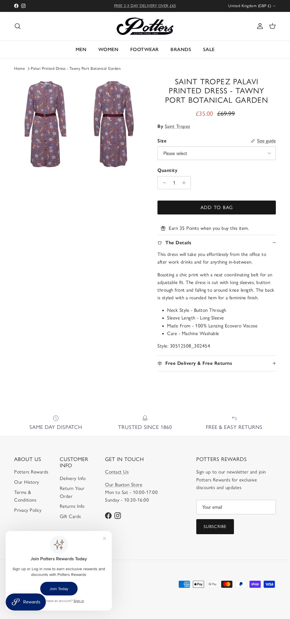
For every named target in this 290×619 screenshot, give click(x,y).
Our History (26, 482)
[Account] (258, 26)
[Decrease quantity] (163, 182)
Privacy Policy (27, 510)
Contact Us (117, 472)
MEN (81, 49)
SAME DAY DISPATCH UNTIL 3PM (145, 8)
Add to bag (217, 207)
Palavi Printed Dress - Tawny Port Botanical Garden (76, 68)
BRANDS (180, 49)
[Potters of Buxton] (145, 26)
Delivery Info (73, 478)
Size (162, 141)
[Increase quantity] (185, 182)
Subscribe (215, 526)
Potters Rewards (31, 472)
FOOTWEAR (144, 49)
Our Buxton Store (123, 484)
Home (19, 68)
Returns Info (72, 506)
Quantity (167, 170)
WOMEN (108, 49)
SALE (209, 49)
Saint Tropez (177, 126)
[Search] (17, 26)
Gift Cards (70, 516)
